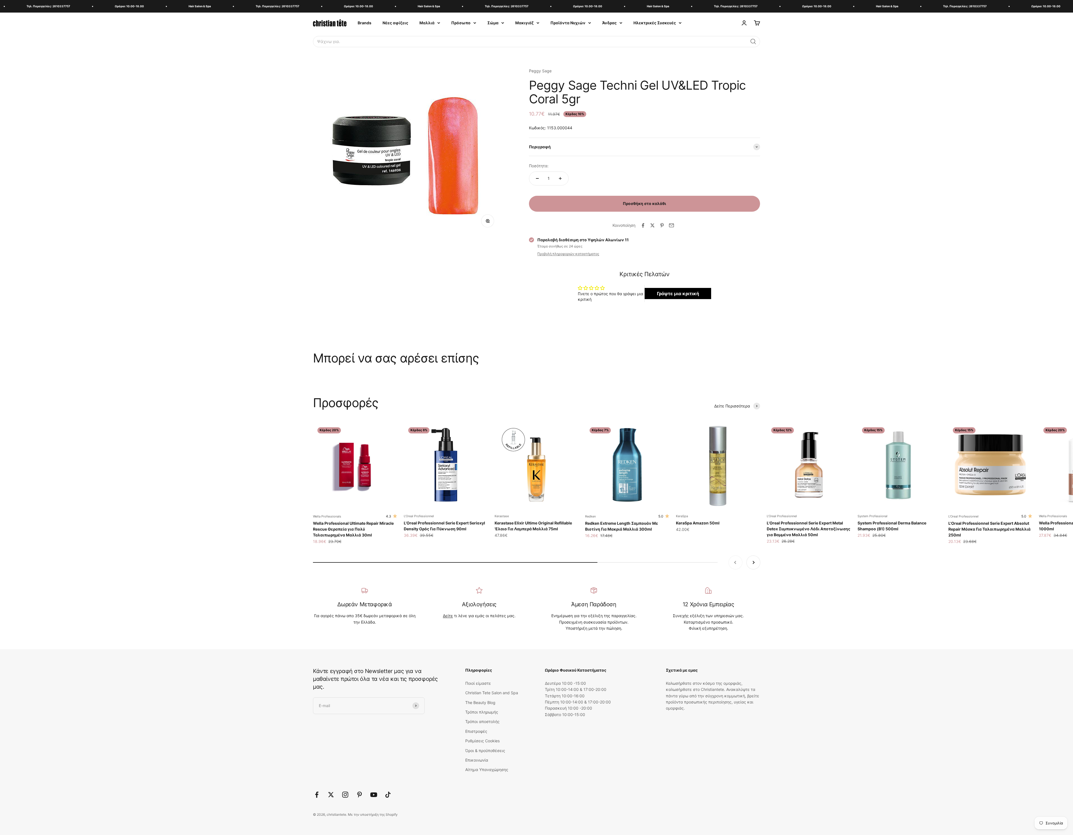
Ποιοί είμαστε (478, 683)
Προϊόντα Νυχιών (567, 22)
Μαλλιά (427, 22)
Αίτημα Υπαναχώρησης (486, 769)
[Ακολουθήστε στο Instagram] (345, 794)
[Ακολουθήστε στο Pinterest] (359, 794)
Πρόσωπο (461, 22)
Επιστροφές (476, 731)
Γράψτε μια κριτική (678, 293)
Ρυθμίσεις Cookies (482, 740)
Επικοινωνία (476, 760)
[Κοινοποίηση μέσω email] (671, 225)
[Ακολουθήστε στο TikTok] (388, 794)
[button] (753, 41)
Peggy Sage (540, 70)
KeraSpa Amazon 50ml (698, 523)
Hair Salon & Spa (159, 6)
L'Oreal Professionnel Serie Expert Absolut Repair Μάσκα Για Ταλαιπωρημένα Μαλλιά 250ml (989, 529)
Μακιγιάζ (524, 22)
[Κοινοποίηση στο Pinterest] (662, 225)
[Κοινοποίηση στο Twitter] (652, 225)
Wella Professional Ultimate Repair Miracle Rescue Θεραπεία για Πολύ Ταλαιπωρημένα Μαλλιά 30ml (353, 529)
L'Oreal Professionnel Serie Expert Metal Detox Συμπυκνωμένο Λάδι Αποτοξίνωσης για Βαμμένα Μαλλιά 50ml (808, 529)
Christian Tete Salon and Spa (491, 692)
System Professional (872, 516)
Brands (364, 22)
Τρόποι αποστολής (482, 721)
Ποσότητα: (539, 165)
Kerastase (502, 516)
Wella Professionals (327, 516)
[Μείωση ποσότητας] (537, 178)
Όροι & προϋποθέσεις (485, 750)
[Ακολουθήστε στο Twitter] (331, 794)
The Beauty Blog (480, 702)
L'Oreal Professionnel (419, 516)
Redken (590, 516)
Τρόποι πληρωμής (481, 712)
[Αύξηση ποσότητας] (560, 178)
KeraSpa (682, 516)
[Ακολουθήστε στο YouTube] (374, 794)
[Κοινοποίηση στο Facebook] (643, 225)
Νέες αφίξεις (395, 22)
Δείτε (448, 615)
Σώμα (492, 22)
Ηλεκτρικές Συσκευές (654, 22)
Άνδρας (609, 22)
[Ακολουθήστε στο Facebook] (317, 794)
